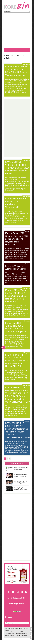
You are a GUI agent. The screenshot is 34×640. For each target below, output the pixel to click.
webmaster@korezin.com (17, 603)
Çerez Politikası (12, 632)
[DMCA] (17, 612)
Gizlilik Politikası (10, 633)
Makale (27, 231)
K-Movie (27, 421)
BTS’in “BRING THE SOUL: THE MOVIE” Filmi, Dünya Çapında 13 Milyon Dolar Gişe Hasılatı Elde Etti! (16, 360)
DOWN (31, 637)
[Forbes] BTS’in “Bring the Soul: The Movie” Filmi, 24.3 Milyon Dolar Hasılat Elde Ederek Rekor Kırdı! (16, 296)
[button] (3, 347)
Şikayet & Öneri (24, 635)
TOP (31, 629)
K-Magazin (26, 64)
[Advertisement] (17, 31)
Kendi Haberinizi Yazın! (21, 633)
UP (31, 633)
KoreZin (17, 628)
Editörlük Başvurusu (22, 632)
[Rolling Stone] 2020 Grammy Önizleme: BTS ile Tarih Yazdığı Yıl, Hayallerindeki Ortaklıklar (16, 239)
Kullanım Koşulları (9, 635)
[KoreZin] (16, 8)
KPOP (24, 628)
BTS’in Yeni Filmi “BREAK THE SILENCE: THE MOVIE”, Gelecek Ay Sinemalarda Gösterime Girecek (17, 168)
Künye (17, 635)
